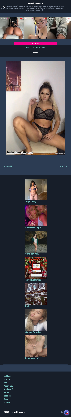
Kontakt (7, 402)
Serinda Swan (32, 254)
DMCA (6, 379)
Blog (5, 399)
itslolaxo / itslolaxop (35, 48)
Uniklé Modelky (35, 3)
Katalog (7, 396)
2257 (5, 382)
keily (27, 306)
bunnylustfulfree (33, 280)
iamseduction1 (32, 358)
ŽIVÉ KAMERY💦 (35, 43)
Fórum (6, 392)
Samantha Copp (33, 227)
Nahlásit (7, 376)
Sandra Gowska (33, 332)
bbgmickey (30, 201)
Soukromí (8, 389)
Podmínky (8, 386)
